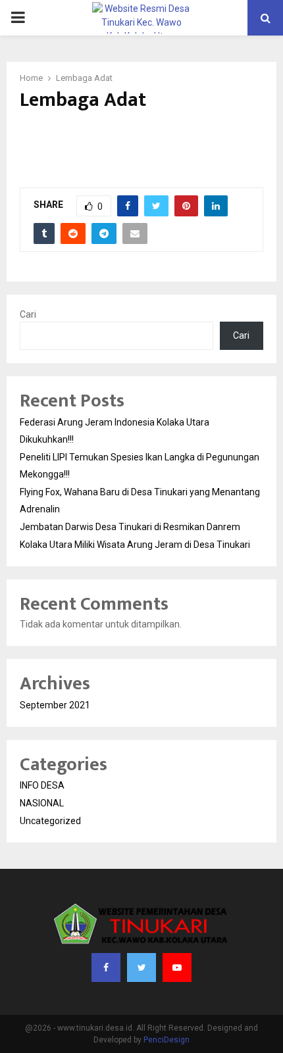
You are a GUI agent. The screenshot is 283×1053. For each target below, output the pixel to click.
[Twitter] (141, 967)
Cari (28, 314)
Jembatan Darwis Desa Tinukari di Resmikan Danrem (130, 527)
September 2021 (55, 705)
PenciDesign (166, 1039)
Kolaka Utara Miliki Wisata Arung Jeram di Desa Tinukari (135, 544)
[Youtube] (177, 967)
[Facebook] (105, 967)
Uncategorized (50, 821)
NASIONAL (42, 803)
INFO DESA (42, 785)
